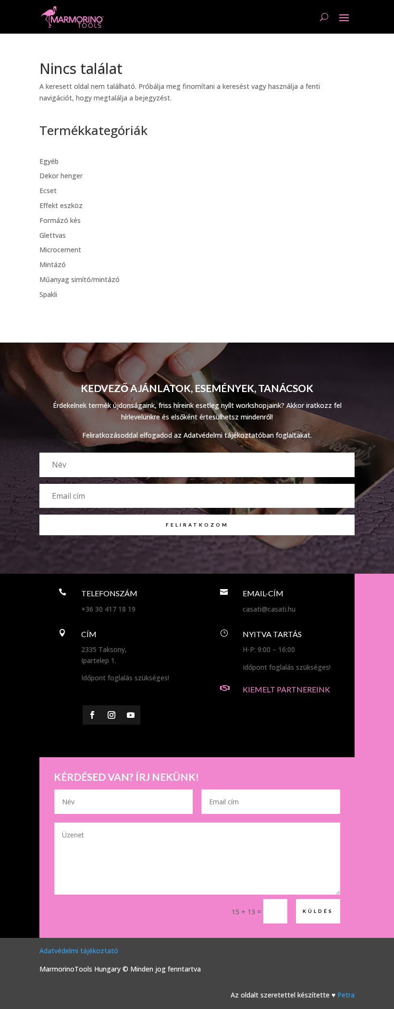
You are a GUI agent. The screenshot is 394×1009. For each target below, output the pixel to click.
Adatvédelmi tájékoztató (78, 950)
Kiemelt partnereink (286, 689)
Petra (346, 994)
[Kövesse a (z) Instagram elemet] (111, 715)
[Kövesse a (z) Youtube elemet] (130, 715)
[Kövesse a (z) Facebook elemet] (92, 715)
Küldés (318, 911)
